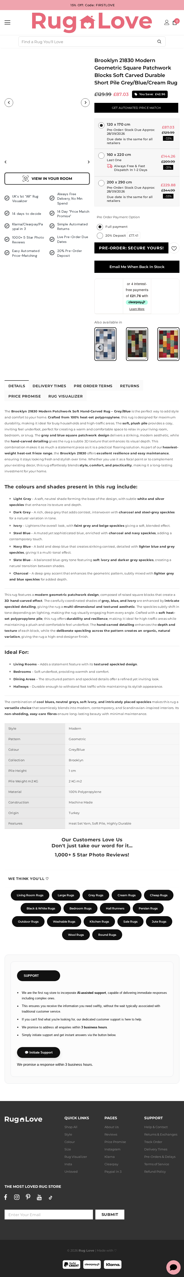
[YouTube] (39, 1197)
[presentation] (99, 347)
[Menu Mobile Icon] (7, 22)
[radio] (105, 344)
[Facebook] (5, 1197)
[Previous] (9, 102)
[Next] (85, 102)
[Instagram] (16, 1197)
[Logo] (92, 22)
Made (101, 1250)
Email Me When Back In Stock (137, 266)
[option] (47, 102)
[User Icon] (166, 22)
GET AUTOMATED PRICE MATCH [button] (136, 108)
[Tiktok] (50, 1197)
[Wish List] (173, 247)
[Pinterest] (28, 1197)
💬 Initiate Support (38, 1052)
